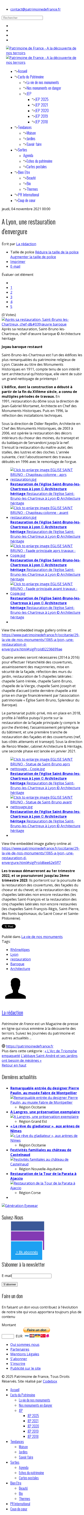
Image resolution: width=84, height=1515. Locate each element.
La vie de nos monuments (42, 82)
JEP (28, 93)
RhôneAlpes (20, 949)
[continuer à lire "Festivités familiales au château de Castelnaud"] (46, 1164)
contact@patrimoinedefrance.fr (35, 9)
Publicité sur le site (25, 1368)
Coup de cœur (27, 200)
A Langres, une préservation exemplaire (45, 1112)
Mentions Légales (24, 1354)
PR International (28, 194)
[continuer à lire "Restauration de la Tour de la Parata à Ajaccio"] (46, 1188)
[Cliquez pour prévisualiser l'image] (42, 324)
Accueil (22, 71)
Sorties (22, 150)
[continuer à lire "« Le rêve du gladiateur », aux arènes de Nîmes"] (46, 1140)
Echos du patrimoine (39, 161)
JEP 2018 (41, 121)
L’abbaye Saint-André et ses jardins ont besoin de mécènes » (40, 1058)
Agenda (28, 155)
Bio (28, 183)
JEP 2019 (41, 116)
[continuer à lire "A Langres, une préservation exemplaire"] (44, 1116)
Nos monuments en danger (43, 88)
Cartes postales (36, 166)
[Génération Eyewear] (20, 1205)
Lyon (14, 954)
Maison (31, 133)
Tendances (25, 127)
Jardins (30, 138)
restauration (20, 959)
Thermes (32, 189)
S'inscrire (17, 1363)
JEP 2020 (42, 110)
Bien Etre (24, 172)
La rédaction (26, 244)
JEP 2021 (41, 105)
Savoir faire (34, 144)
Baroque (17, 964)
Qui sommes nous (24, 1344)
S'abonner (18, 1358)
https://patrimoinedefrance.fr (29, 1046)
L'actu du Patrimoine (31, 76)
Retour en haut (14, 1065)
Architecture (20, 968)
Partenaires (19, 1349)
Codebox (50, 1381)
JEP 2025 (41, 99)
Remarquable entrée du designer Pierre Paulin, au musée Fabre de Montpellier (44, 1090)
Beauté (31, 178)
